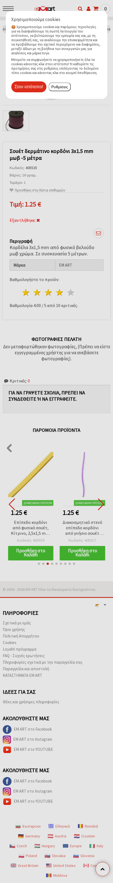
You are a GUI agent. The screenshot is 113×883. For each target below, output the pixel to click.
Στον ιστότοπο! (29, 86)
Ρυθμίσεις (59, 87)
